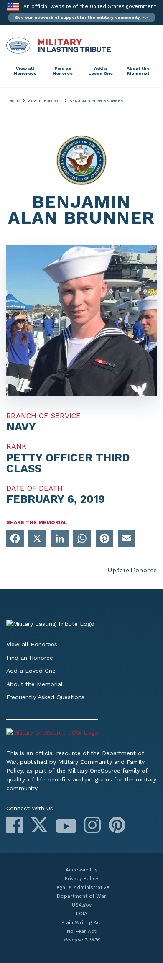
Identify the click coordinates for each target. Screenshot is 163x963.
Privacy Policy (81, 878)
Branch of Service (43, 416)
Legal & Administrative (81, 887)
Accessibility (81, 870)
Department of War (81, 896)
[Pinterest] (117, 825)
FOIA (81, 914)
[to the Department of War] (13, 6)
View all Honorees (25, 71)
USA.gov (82, 905)
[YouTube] (66, 826)
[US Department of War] (81, 734)
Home (14, 100)
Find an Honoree (63, 71)
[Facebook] (14, 825)
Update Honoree (132, 570)
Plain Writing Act (81, 922)
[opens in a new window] (15, 539)
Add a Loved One (100, 71)
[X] (39, 825)
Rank (16, 446)
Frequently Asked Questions (45, 697)
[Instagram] (92, 825)
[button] (81, 17)
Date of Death (34, 488)
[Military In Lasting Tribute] (81, 45)
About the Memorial (138, 71)
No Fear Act (81, 931)
